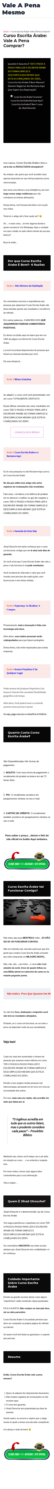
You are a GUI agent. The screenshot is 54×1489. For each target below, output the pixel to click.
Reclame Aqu (35, 472)
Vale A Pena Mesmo (21, 9)
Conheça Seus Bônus (27, 432)
